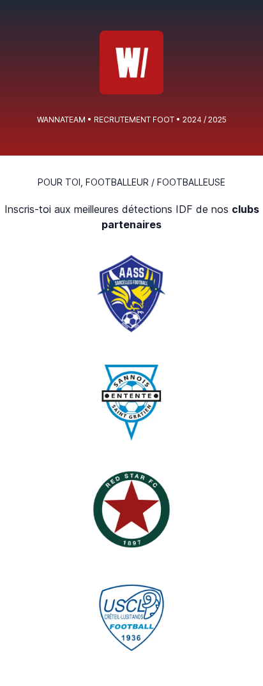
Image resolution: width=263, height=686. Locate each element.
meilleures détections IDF (133, 209)
